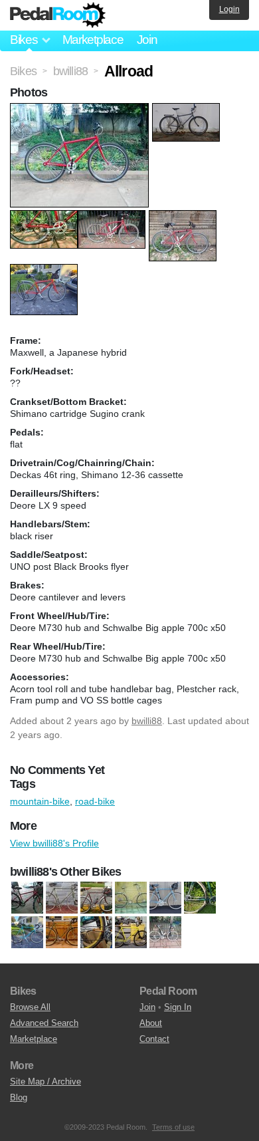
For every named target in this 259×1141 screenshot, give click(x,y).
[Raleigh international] (96, 933)
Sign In (177, 1007)
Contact (154, 1039)
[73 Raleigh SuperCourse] (61, 898)
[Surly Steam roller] (131, 933)
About (150, 1023)
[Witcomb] (165, 933)
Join (147, 40)
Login (229, 9)
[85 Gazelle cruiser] (131, 898)
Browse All (30, 1007)
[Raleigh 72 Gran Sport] (27, 933)
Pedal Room (58, 15)
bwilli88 (146, 720)
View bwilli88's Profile (54, 843)
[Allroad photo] (81, 109)
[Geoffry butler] (165, 898)
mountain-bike (40, 801)
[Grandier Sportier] (200, 898)
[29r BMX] (27, 898)
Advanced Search (44, 1023)
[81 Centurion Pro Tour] (96, 898)
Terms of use (173, 1127)
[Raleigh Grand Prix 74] (61, 933)
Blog (18, 1097)
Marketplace (93, 40)
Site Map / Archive (45, 1081)
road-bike (95, 801)
